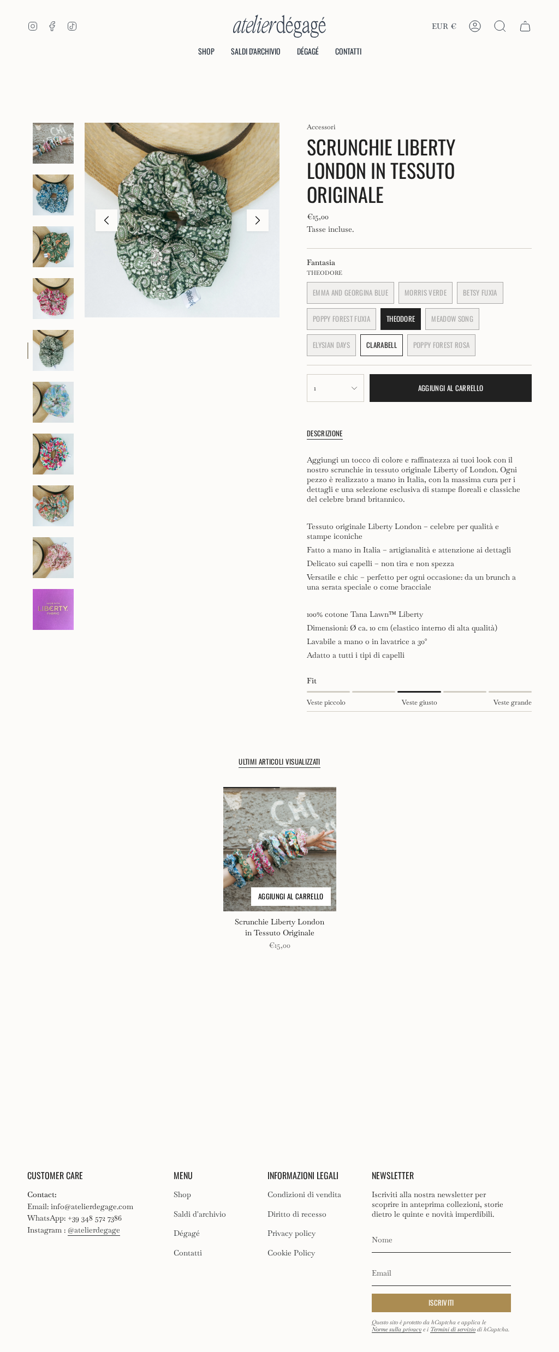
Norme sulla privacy (396, 1329)
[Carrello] (525, 26)
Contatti (188, 1253)
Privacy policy (291, 1233)
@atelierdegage (94, 1230)
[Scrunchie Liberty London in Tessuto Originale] (279, 849)
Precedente (106, 220)
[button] (206, 52)
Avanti (258, 220)
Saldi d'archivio (200, 1214)
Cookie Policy (291, 1253)
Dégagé (187, 1233)
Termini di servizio (452, 1329)
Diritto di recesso (296, 1214)
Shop (182, 1194)
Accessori (321, 127)
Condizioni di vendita (304, 1194)
